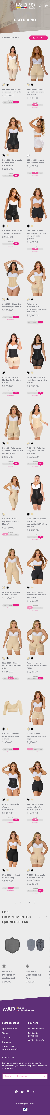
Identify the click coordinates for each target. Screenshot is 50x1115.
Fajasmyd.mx (28, 1103)
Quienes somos (9, 1028)
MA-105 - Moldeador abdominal (8, 975)
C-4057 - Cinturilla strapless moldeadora (11, 807)
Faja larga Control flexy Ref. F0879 (11, 593)
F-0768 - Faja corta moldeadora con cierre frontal (36, 877)
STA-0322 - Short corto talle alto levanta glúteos (35, 807)
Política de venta (36, 1028)
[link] (15, 902)
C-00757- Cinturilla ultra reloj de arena (11, 305)
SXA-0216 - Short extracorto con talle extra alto (36, 595)
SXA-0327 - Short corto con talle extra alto (12, 665)
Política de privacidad (33, 1034)
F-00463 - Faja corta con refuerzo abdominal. (12, 163)
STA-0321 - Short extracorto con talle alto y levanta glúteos (36, 234)
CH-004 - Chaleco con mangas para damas (10, 736)
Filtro (40, 37)
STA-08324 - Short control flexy (11, 876)
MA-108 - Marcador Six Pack (33, 975)
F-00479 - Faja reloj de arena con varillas (12, 90)
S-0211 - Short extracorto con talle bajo (36, 736)
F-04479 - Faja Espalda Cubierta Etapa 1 (10, 521)
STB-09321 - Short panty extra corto (35, 161)
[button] (46, 6)
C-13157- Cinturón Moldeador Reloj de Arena (11, 380)
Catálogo (6, 1042)
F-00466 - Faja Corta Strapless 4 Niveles (12, 232)
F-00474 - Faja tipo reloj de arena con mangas (36, 451)
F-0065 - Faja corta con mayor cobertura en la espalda (12, 451)
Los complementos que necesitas (16, 917)
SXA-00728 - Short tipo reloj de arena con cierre (36, 92)
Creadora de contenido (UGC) (10, 1048)
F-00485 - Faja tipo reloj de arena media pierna (37, 380)
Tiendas (5, 1033)
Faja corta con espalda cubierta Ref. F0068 (37, 665)
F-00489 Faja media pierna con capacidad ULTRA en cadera (37, 523)
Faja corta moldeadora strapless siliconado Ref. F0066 (37, 308)
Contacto (6, 1037)
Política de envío (36, 1040)
